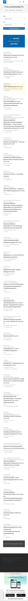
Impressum (15, 559)
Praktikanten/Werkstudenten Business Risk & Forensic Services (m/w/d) (14, 159)
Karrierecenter (12, 10)
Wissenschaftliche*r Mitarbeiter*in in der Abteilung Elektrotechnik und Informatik (13, 226)
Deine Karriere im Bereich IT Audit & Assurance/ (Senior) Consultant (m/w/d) (14, 381)
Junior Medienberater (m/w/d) (13, 86)
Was (4, 16)
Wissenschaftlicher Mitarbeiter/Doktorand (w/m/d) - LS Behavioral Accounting (14, 463)
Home (6, 10)
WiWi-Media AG (17, 558)
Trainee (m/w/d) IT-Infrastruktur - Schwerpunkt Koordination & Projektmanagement (14, 286)
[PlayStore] (21, 595)
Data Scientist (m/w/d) (11, 336)
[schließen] (3, 592)
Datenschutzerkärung (8, 561)
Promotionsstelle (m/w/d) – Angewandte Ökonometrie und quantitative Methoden (13, 103)
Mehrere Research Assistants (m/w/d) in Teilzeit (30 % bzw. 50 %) (13, 321)
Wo (4, 22)
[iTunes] (10, 595)
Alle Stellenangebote (14, 28)
